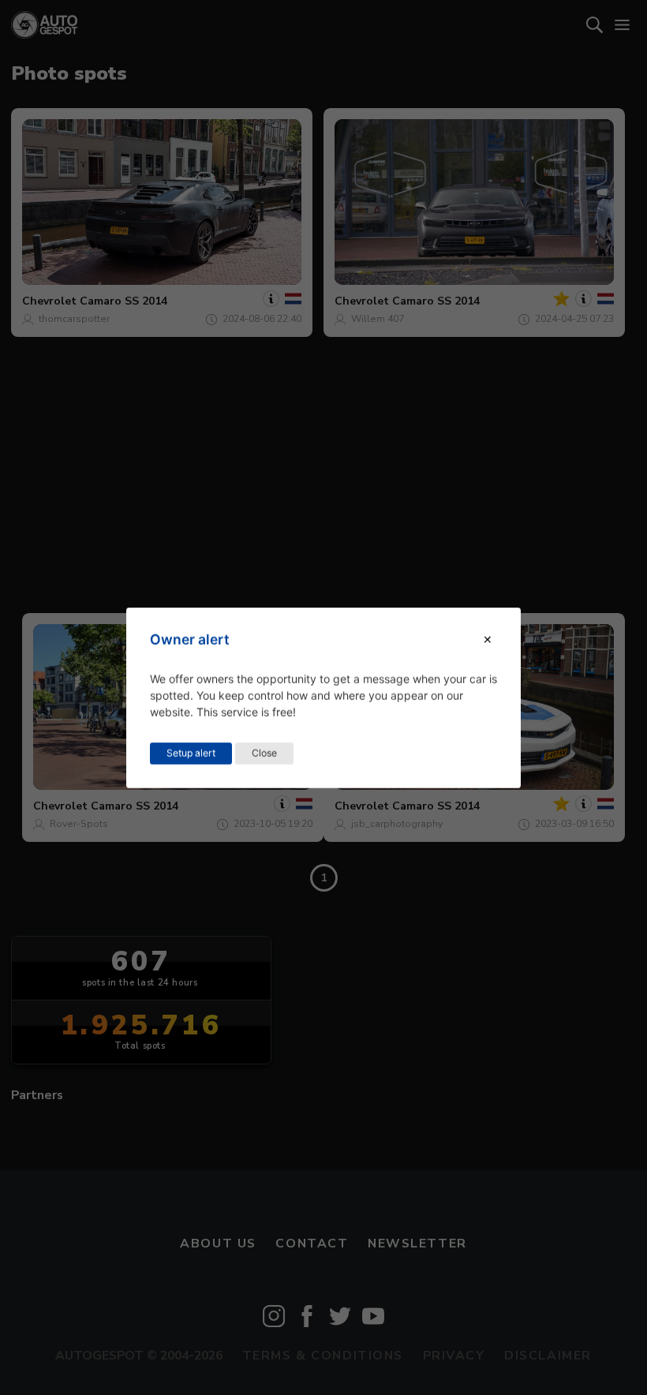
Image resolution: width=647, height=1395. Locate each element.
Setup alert (190, 752)
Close (264, 752)
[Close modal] (487, 639)
